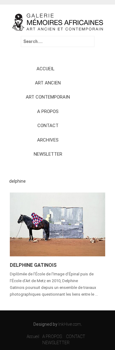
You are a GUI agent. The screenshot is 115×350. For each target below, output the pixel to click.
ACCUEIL (45, 69)
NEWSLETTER (48, 154)
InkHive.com (69, 324)
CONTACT (48, 125)
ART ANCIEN (48, 83)
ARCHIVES (48, 140)
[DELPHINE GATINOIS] (57, 223)
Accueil (33, 336)
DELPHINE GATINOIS (33, 265)
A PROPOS (48, 111)
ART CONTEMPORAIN (48, 97)
